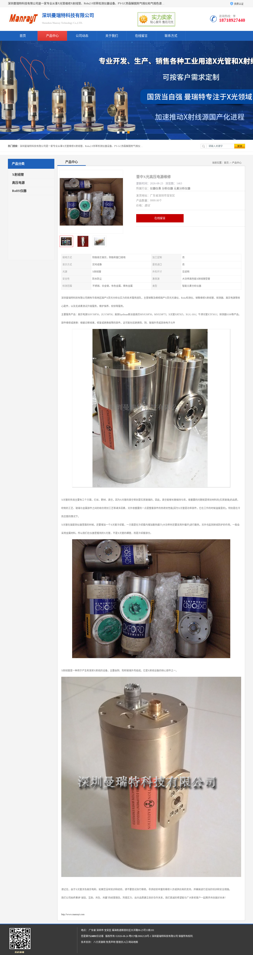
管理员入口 (122, 942)
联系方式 (171, 35)
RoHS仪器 (19, 191)
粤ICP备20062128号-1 (140, 936)
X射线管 (18, 174)
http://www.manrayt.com (72, 914)
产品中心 (52, 35)
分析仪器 (167, 188)
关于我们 (111, 35)
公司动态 (82, 35)
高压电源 (18, 182)
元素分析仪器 (182, 188)
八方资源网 (99, 942)
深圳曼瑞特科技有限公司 (165, 936)
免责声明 (110, 942)
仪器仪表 (155, 188)
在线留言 (141, 35)
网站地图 (133, 942)
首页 (23, 35)
